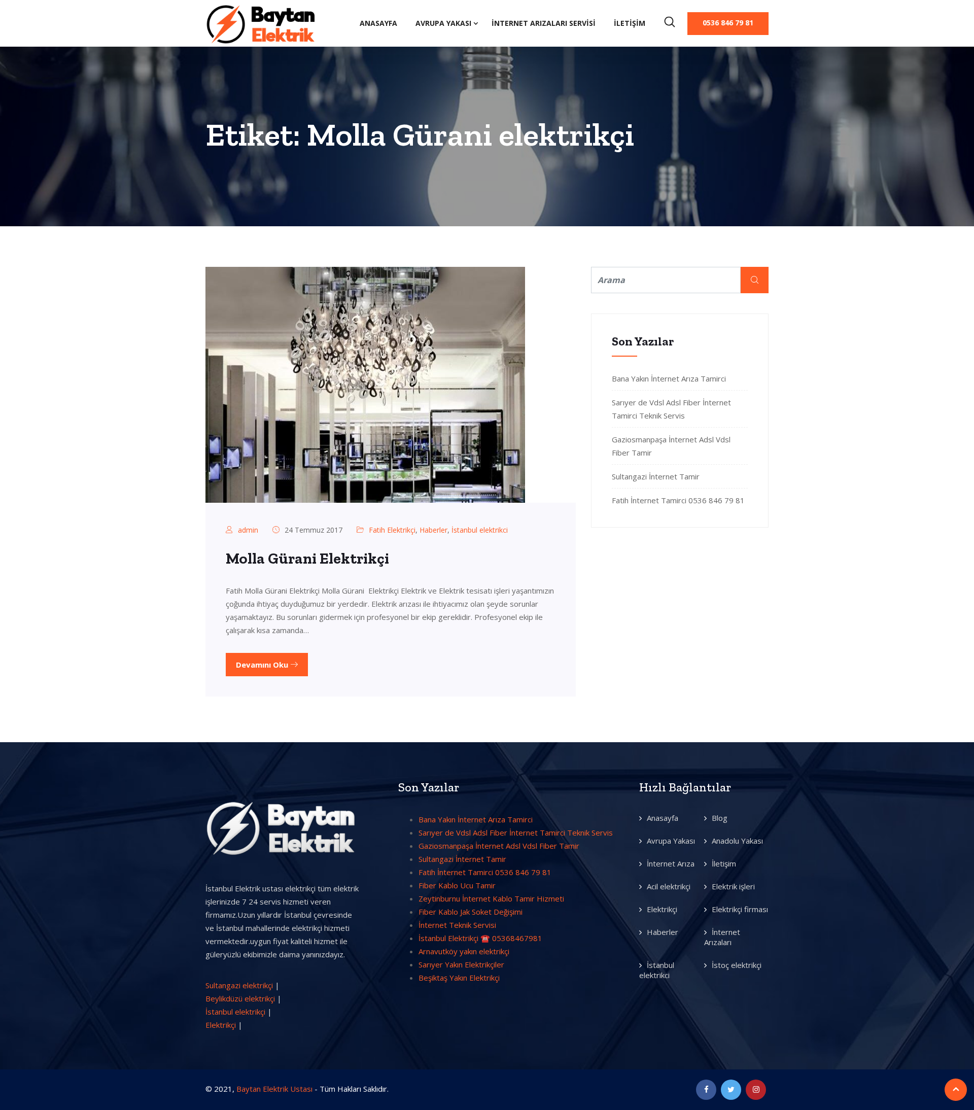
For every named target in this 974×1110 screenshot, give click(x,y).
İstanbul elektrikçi (235, 1012)
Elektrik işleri (733, 886)
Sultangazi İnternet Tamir (656, 476)
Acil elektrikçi (668, 886)
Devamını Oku (263, 665)
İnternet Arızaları (722, 937)
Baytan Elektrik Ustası (274, 1089)
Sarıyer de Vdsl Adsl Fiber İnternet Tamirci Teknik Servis (516, 832)
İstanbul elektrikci (479, 530)
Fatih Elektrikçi (392, 530)
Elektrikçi (220, 1025)
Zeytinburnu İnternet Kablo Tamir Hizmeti (491, 898)
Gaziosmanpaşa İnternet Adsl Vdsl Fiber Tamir (499, 846)
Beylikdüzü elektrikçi (240, 998)
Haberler (433, 530)
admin (248, 530)
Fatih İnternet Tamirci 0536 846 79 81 (678, 500)
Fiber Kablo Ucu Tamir (457, 885)
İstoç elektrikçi (736, 965)
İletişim (629, 23)
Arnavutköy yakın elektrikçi (464, 951)
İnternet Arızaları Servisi (544, 23)
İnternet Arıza (670, 863)
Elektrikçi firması (740, 909)
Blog (719, 818)
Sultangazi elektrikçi (239, 985)
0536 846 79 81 (728, 22)
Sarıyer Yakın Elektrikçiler (461, 964)
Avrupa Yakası (443, 23)
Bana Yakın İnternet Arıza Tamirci (669, 378)
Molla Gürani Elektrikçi (307, 558)
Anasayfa (378, 23)
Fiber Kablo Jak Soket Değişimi (471, 912)
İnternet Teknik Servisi (457, 925)
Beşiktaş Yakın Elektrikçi (459, 978)
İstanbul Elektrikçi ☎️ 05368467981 (480, 938)
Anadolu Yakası (737, 841)
